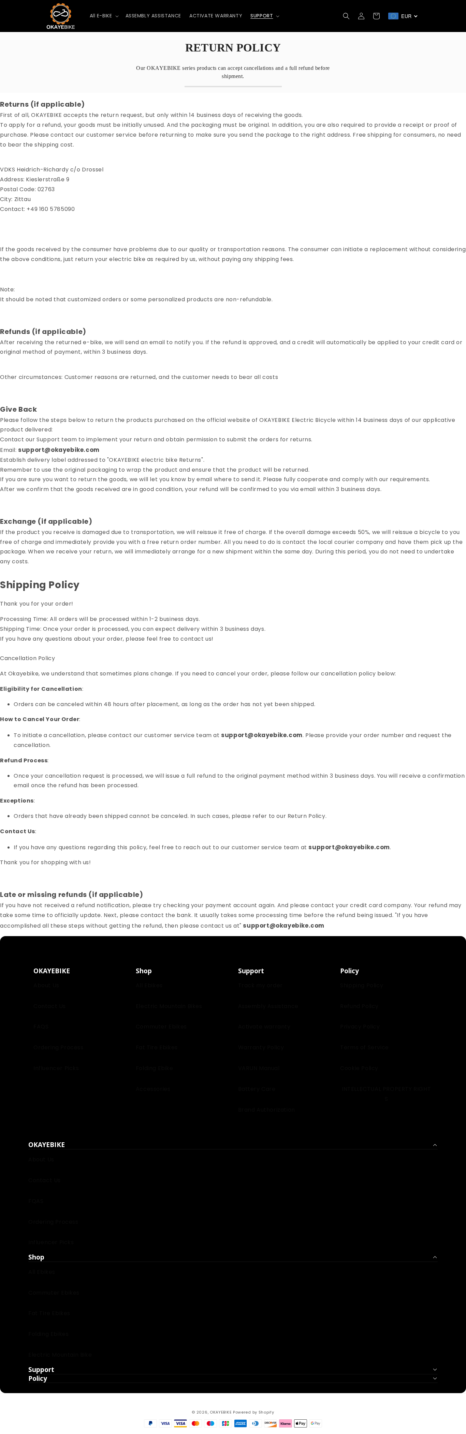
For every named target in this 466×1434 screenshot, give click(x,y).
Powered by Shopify (253, 1412)
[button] (103, 16)
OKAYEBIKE (221, 1412)
